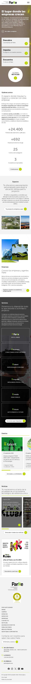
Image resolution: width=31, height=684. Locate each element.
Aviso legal (4, 677)
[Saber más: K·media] (15, 398)
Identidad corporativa (10, 631)
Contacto (5, 620)
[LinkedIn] (19, 669)
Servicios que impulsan (14, 421)
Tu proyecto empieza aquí (14, 209)
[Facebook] (9, 669)
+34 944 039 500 (8, 657)
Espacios (5, 614)
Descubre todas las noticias (14, 532)
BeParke (5, 513)
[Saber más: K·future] (15, 413)
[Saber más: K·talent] (15, 368)
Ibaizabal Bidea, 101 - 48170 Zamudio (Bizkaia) (15, 650)
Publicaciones (7, 627)
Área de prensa (7, 629)
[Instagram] (12, 669)
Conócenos (14, 169)
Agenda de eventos (8, 625)
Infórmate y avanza (9, 642)
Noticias (14, 513)
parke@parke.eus (8, 663)
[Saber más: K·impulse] (15, 383)
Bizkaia (26, 513)
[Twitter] (15, 669)
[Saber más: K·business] (15, 353)
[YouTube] (22, 669)
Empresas (5, 618)
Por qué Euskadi (7, 607)
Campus (4, 612)
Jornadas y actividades (14, 474)
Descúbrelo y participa (11, 571)
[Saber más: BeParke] (15, 338)
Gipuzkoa (9, 513)
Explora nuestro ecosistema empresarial (12, 290)
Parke (3, 609)
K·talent (11, 465)
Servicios (5, 616)
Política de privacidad (7, 679)
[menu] (28, 2)
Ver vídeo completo (10, 31)
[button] (27, 222)
